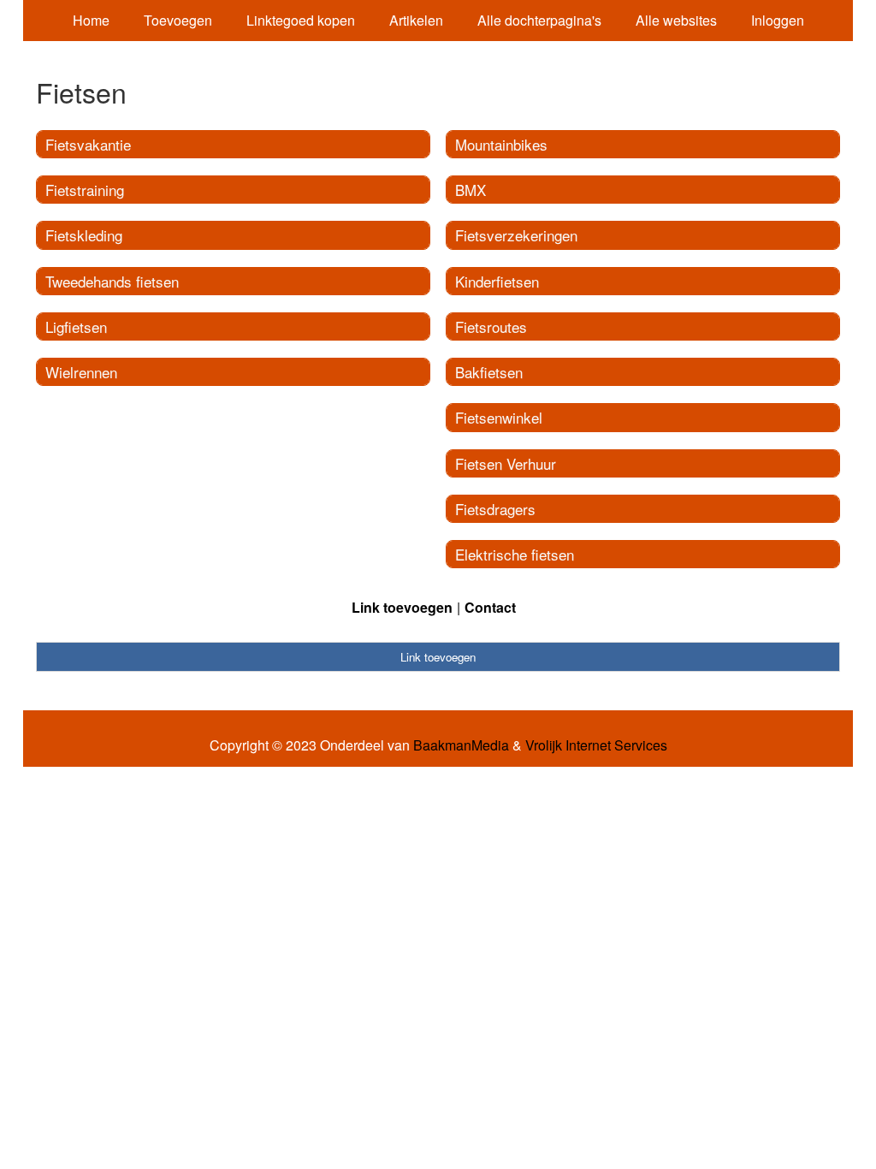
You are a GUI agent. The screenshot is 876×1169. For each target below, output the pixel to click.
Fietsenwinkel (498, 417)
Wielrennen (81, 372)
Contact (490, 607)
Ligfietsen (76, 326)
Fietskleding (83, 235)
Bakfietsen (489, 372)
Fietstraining (84, 189)
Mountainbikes (501, 144)
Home (91, 20)
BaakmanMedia (461, 745)
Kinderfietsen (497, 281)
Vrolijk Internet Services (596, 745)
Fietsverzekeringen (516, 235)
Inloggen (777, 20)
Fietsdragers (495, 508)
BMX (470, 189)
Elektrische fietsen (514, 554)
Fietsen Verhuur (505, 463)
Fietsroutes (491, 326)
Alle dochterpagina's (539, 20)
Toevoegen (178, 20)
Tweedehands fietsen (112, 281)
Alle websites (676, 20)
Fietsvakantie (88, 144)
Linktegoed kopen (300, 20)
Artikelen (416, 20)
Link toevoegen (402, 607)
